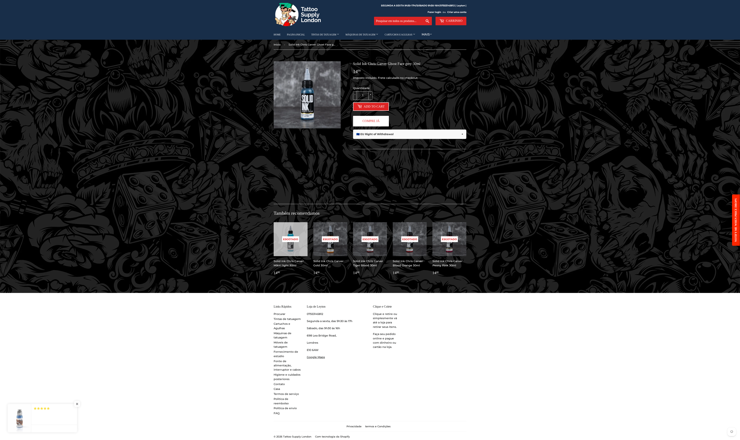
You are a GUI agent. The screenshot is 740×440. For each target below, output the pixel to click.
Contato (279, 384)
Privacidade (354, 426)
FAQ (277, 413)
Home (277, 34)
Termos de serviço (286, 394)
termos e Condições (378, 426)
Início (277, 44)
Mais (426, 34)
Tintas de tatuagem (324, 34)
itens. (393, 327)
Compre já (371, 121)
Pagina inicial (296, 34)
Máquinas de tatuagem (361, 34)
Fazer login (434, 12)
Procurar (279, 314)
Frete (381, 78)
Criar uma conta (456, 12)
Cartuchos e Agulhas (399, 34)
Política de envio (285, 408)
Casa (277, 389)
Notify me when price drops (735, 220)
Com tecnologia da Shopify (332, 436)
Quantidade (361, 88)
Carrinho (453, 20)
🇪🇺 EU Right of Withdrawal (409, 134)
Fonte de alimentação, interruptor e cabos (287, 365)
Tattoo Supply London (297, 436)
